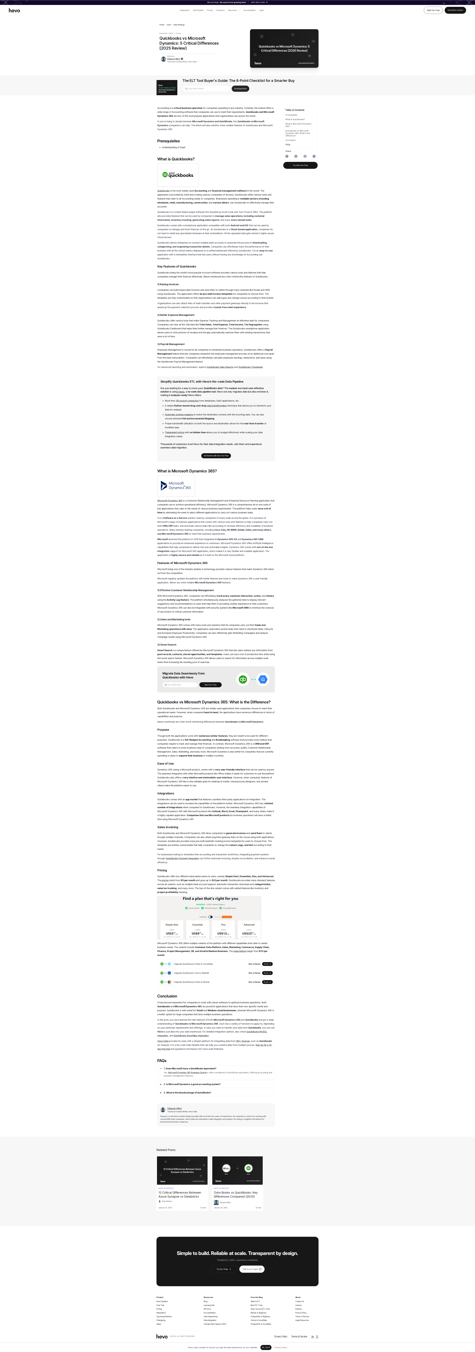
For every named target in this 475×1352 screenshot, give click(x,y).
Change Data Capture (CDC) (215, 1324)
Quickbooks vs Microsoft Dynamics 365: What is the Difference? (297, 133)
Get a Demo (255, 964)
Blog (205, 1301)
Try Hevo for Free (300, 165)
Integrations (161, 1313)
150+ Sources (242, 1041)
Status (158, 1324)
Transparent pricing (174, 432)
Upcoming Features (164, 1316)
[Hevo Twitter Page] (317, 1336)
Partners (298, 1309)
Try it (266, 964)
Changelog (160, 1320)
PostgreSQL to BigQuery (260, 1316)
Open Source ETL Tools (260, 1309)
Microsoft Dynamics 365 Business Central (187, 1072)
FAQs (287, 144)
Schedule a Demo (455, 10)
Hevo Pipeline (162, 1301)
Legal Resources (302, 1320)
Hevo (181, 391)
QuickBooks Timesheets (250, 367)
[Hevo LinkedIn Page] (312, 1336)
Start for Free (433, 10)
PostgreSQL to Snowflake (261, 1324)
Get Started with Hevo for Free (216, 456)
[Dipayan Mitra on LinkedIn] (182, 59)
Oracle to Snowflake (259, 1320)
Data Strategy (166, 1188)
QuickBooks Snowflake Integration (191, 1035)
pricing (165, 880)
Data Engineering (210, 1316)
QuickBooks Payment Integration (182, 858)
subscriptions (240, 951)
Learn (169, 25)
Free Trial (160, 1305)
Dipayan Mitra (173, 59)
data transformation (217, 405)
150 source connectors (187, 400)
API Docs (207, 1309)
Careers (298, 1305)
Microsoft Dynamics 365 (169, 500)
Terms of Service (302, 1316)
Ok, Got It (266, 1347)
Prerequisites (291, 115)
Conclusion (290, 140)
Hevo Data (162, 1041)
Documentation (210, 1313)
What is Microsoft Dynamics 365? (298, 125)
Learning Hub (209, 1305)
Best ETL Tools (257, 1305)
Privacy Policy (301, 1313)
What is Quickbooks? (295, 119)
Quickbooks (163, 190)
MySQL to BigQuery (258, 1313)
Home (161, 25)
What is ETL (255, 1301)
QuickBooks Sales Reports (220, 367)
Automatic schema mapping (179, 414)
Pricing (159, 1309)
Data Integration (210, 1320)
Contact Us (299, 1301)
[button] (216, 1072)
